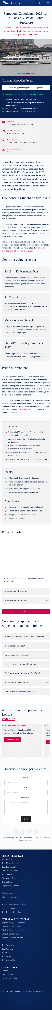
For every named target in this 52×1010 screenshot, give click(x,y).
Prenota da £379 (12, 739)
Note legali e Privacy (10, 978)
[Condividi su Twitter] (23, 831)
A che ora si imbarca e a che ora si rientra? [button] (24, 636)
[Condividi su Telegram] (35, 831)
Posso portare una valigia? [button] (17, 682)
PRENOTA (26, 611)
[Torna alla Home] (12, 3)
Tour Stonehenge (9, 945)
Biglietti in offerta (9, 893)
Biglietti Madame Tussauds (12, 938)
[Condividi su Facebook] (16, 831)
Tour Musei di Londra (10, 863)
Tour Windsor (7, 949)
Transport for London (28, 409)
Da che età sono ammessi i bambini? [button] (21, 664)
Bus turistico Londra (10, 871)
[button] (40, 3)
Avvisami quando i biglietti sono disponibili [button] (26, 88)
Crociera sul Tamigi (10, 878)
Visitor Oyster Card (9, 897)
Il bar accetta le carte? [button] (15, 645)
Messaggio (26, 797)
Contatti (5, 971)
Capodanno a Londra (10, 886)
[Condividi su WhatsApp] (29, 831)
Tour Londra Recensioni (11, 912)
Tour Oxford (7, 956)
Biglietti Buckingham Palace (13, 930)
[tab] (19, 73)
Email (26, 787)
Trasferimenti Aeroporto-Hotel (14, 904)
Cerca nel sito (7, 974)
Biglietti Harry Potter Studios (13, 922)
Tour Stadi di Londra (10, 874)
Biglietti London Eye (10, 934)
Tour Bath (6, 953)
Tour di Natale (7, 882)
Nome (26, 777)
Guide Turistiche (8, 908)
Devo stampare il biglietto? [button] (17, 655)
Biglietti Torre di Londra (11, 926)
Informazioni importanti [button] (16, 600)
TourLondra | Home (10, 838)
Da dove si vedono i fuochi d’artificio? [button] (22, 673)
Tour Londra (7, 859)
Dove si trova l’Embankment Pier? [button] (20, 691)
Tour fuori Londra (9, 867)
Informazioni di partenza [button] (16, 591)
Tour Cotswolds (8, 960)
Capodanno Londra (30, 838)
